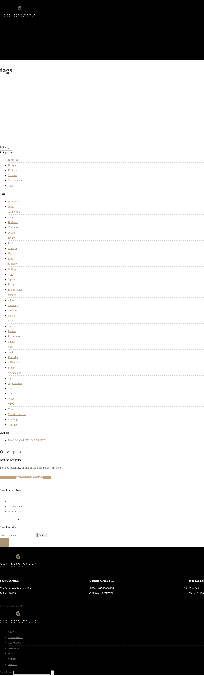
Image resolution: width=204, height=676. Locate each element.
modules (12, 310)
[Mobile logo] (18, 623)
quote (11, 352)
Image (11, 284)
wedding (13, 419)
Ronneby (13, 357)
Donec (11, 237)
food (10, 258)
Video (11, 398)
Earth (11, 243)
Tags (2, 193)
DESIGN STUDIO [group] (15, 637)
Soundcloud (14, 372)
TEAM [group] (11, 654)
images (12, 294)
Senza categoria (17, 180)
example (12, 248)
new (10, 320)
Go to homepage (29, 477)
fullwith (12, 263)
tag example (15, 383)
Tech (10, 185)
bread (11, 217)
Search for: (6, 672)
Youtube (12, 424)
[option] (106, 501)
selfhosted (13, 362)
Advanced (13, 201)
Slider (11, 367)
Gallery (12, 269)
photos (11, 341)
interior (12, 300)
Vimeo (11, 409)
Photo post (14, 336)
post (10, 346)
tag (9, 378)
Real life (13, 170)
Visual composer (17, 414)
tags (10, 388)
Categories (6, 152)
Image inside (15, 289)
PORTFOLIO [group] (13, 648)
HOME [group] (11, 632)
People (12, 331)
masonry (13, 305)
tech (10, 393)
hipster (12, 279)
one (10, 326)
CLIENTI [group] (12, 659)
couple (11, 232)
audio (11, 206)
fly (9, 253)
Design (12, 165)
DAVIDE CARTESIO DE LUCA (27, 440)
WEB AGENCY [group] (14, 643)
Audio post (14, 211)
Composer (13, 227)
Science (12, 175)
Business (13, 159)
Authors (4, 432)
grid (10, 274)
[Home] (20, 17)
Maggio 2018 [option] (15, 511)
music (11, 315)
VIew (11, 403)
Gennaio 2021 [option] (15, 506)
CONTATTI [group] (12, 664)
